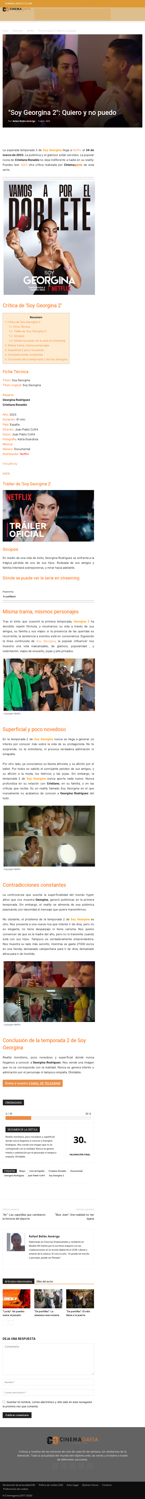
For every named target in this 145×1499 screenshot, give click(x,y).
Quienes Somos (90, 1485)
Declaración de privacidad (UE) (19, 1485)
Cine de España (36, 1170)
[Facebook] (6, 137)
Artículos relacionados (18, 1281)
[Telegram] (32, 137)
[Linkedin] (24, 137)
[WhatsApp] (41, 137)
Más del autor (45, 1281)
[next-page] (11, 1322)
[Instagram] (32, 1264)
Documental (76, 1170)
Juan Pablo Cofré (36, 1175)
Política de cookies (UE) (51, 1485)
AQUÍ (24, 165)
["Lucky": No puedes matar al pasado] (16, 1298)
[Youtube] (90, 1466)
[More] (50, 137)
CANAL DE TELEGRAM (44, 1083)
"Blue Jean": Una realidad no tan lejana (74, 1216)
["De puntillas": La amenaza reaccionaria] (48, 1298)
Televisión (17, 30)
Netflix (30, 30)
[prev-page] (5, 1322)
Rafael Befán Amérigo (24, 121)
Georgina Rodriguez (14, 1175)
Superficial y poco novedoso (24, 350)
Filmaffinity (10, 464)
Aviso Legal (73, 1485)
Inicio (5, 30)
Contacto (107, 1485)
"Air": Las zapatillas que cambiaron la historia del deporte (24, 1216)
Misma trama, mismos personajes (27, 345)
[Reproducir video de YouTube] (48, 515)
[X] (15, 137)
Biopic (22, 1170)
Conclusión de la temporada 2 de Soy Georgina (36, 359)
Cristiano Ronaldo (57, 1170)
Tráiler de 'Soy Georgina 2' (28, 331)
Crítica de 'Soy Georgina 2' (23, 321)
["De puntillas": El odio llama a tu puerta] (80, 1298)
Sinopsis (16, 335)
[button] (112, 4)
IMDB (6, 473)
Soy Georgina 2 (56, 1175)
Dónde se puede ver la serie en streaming (37, 340)
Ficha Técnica (19, 326)
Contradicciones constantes (24, 354)
